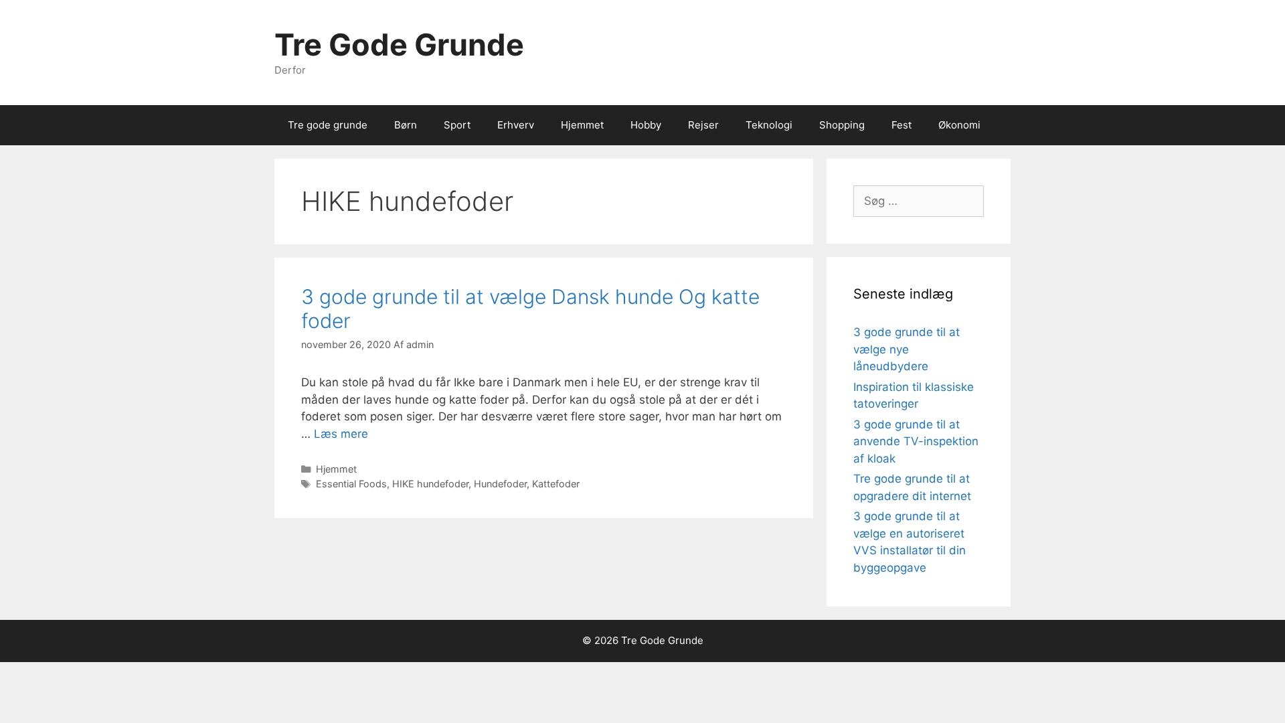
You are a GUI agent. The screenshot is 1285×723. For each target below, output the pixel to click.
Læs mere (341, 433)
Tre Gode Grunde (399, 44)
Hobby (645, 124)
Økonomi (959, 124)
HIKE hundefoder (430, 483)
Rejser (703, 124)
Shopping (842, 124)
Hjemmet (582, 124)
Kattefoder (556, 483)
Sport (457, 124)
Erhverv (515, 124)
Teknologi (769, 124)
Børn (405, 124)
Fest (901, 124)
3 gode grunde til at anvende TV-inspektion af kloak (915, 441)
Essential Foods (351, 483)
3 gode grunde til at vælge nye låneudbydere (906, 349)
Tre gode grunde (327, 124)
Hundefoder (500, 483)
